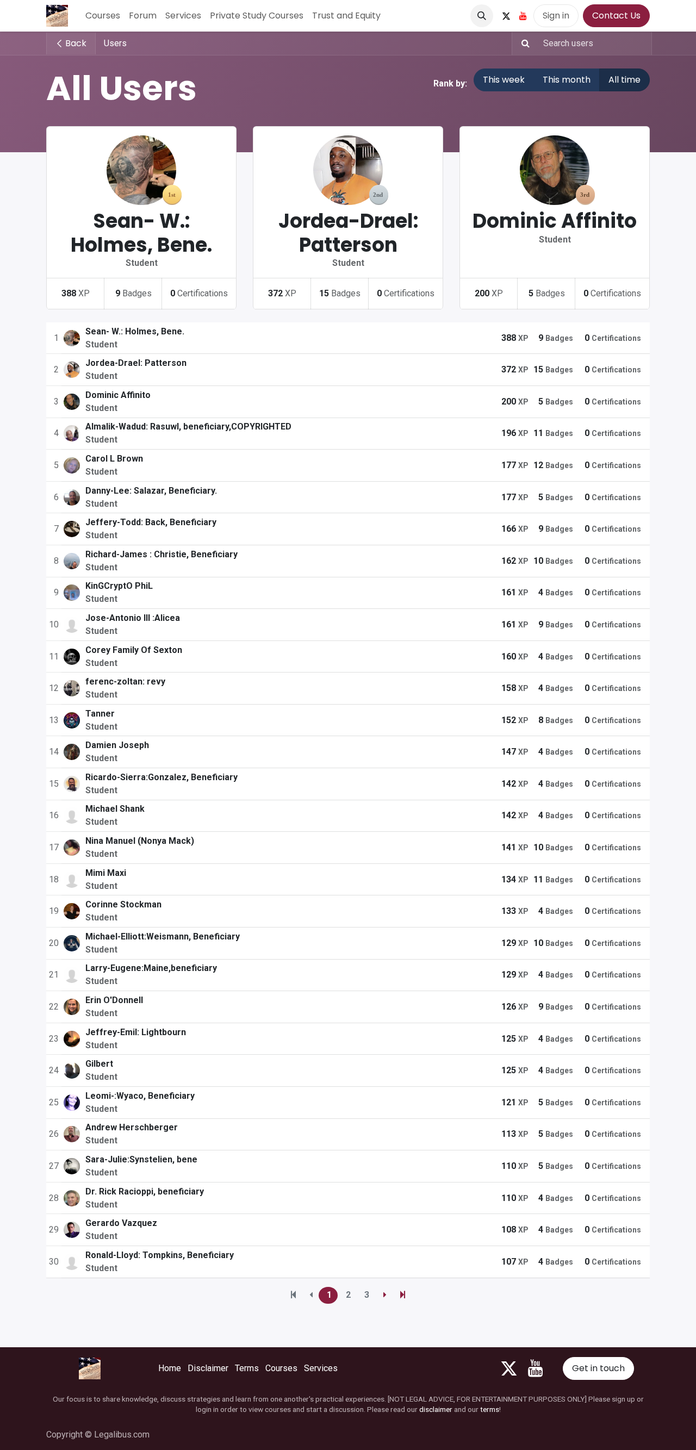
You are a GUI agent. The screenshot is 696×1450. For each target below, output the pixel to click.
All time (624, 79)
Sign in (556, 15)
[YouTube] (523, 15)
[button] (481, 15)
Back (74, 43)
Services (321, 1368)
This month (567, 79)
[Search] (522, 43)
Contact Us (616, 15)
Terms (247, 1368)
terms (489, 1409)
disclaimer (435, 1409)
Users (115, 43)
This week (504, 79)
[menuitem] (103, 16)
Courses (281, 1368)
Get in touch (598, 1368)
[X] (506, 15)
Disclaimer (208, 1368)
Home (169, 1368)
